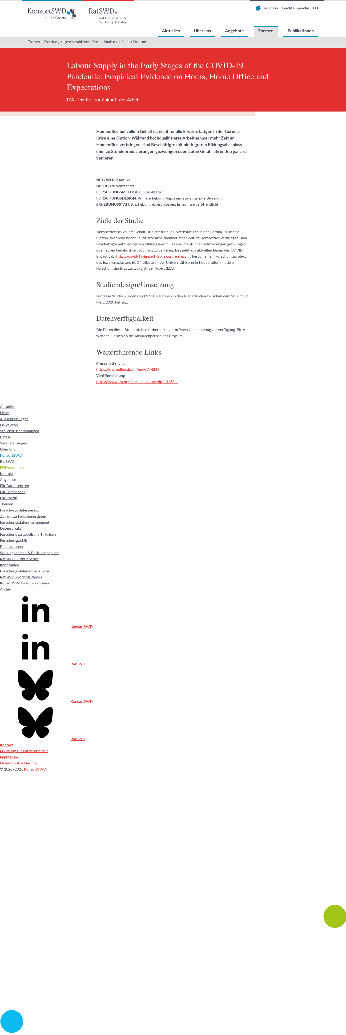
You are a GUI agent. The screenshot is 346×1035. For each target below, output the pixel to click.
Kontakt (6, 474)
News (4, 413)
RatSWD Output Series (19, 559)
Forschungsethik (13, 541)
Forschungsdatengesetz (19, 510)
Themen (266, 31)
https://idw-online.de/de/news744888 (127, 370)
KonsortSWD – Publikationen (24, 583)
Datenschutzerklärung (18, 763)
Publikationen (301, 31)
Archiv (5, 589)
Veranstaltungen (13, 443)
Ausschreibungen (14, 419)
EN (315, 8)
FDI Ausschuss (12, 468)
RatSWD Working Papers (21, 577)
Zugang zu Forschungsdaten (23, 516)
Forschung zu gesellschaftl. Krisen (28, 534)
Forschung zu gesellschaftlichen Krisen (72, 42)
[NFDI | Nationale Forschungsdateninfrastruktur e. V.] (173, 1032)
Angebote (234, 31)
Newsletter (9, 425)
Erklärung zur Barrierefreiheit (24, 751)
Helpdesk (270, 8)
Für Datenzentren (14, 486)
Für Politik (8, 498)
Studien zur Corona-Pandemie (125, 42)
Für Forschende (12, 492)
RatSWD (7, 462)
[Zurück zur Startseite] (52, 13)
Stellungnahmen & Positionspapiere (29, 553)
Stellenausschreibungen (19, 431)
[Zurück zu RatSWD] (108, 13)
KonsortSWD (11, 455)
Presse (5, 437)
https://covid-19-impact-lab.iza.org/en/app (151, 256)
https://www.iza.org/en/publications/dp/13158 (135, 382)
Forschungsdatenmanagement (24, 522)
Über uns (202, 31)
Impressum (9, 757)
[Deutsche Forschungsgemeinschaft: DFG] (173, 867)
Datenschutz (10, 528)
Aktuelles (171, 31)
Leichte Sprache (295, 8)
